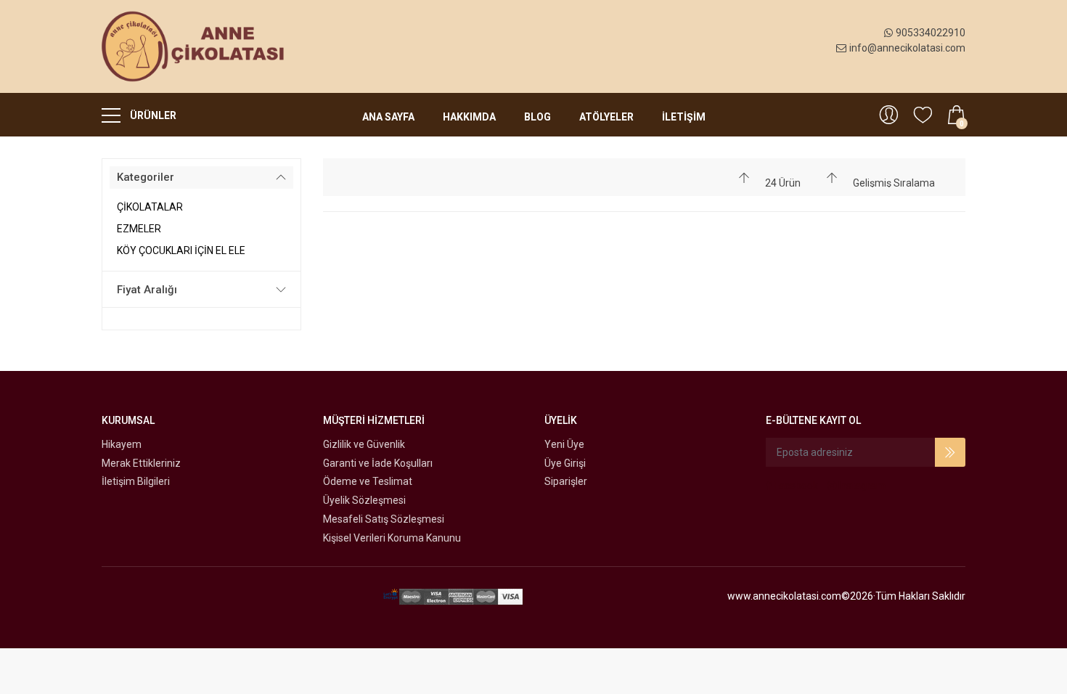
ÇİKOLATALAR (150, 207)
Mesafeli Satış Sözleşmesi (383, 519)
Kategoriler (145, 177)
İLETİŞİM (684, 117)
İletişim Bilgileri (136, 481)
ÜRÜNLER (152, 115)
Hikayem (122, 444)
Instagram (861, 485)
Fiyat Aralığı (147, 289)
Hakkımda (469, 117)
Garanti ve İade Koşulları (378, 463)
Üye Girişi (565, 463)
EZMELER (139, 228)
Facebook (795, 485)
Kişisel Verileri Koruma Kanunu (392, 538)
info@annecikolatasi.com (907, 48)
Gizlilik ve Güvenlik (364, 444)
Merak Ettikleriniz (141, 463)
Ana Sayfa (388, 117)
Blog (537, 117)
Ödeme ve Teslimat (367, 481)
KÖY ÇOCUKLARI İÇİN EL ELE (181, 250)
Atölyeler (606, 117)
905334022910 (930, 32)
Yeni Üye (564, 444)
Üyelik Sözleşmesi (364, 500)
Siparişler (565, 481)
